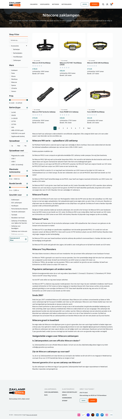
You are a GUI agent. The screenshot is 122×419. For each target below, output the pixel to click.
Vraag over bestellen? (69, 392)
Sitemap (64, 400)
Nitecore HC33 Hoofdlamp (41, 63)
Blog (46, 395)
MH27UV (73, 188)
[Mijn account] (107, 4)
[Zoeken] (103, 4)
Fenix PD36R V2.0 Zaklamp (69, 112)
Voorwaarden (67, 398)
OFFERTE (94, 4)
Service (64, 395)
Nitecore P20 (38, 238)
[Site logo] (14, 4)
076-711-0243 (84, 392)
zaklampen (48, 134)
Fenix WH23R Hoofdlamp (95, 112)
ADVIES (85, 4)
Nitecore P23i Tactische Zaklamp (43, 112)
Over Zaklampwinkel (51, 392)
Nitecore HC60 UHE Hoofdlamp (98, 63)
